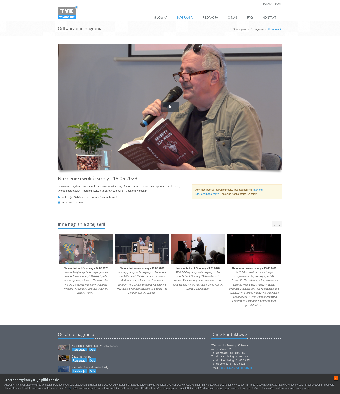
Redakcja (210, 17)
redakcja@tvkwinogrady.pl (235, 368)
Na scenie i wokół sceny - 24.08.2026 (95, 346)
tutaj (69, 388)
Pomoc (267, 3)
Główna (160, 17)
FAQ (250, 17)
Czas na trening (81, 356)
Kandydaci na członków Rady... (91, 367)
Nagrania (185, 17)
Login (278, 3)
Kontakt (269, 17)
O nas (232, 17)
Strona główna (241, 29)
